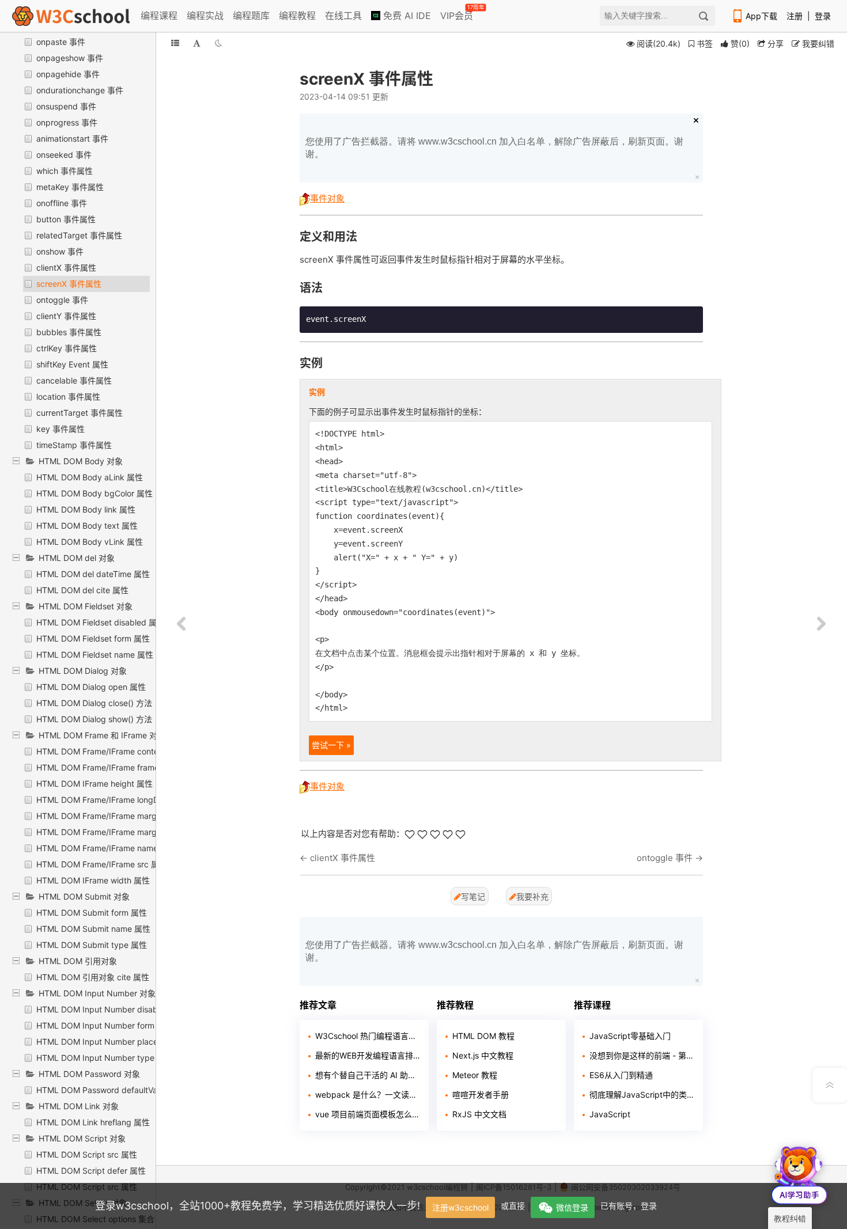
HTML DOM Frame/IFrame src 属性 (101, 864)
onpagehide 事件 (68, 74)
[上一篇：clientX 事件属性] (181, 624)
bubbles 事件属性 (68, 332)
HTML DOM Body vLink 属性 (89, 542)
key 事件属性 (60, 429)
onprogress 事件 (66, 122)
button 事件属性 (66, 219)
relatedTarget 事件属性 (79, 235)
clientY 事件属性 (66, 316)
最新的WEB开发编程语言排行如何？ (367, 1055)
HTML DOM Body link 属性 (85, 509)
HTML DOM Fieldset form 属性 (93, 638)
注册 (794, 16)
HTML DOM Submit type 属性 (91, 945)
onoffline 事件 (61, 203)
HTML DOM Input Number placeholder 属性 (118, 1041)
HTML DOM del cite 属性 (82, 590)
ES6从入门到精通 (621, 1075)
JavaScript (609, 1114)
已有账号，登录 (628, 1206)
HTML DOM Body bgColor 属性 (94, 493)
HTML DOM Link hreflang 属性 (93, 1122)
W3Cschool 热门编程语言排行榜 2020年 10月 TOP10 (367, 1036)
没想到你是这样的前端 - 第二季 (641, 1055)
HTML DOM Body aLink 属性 (89, 477)
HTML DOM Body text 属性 (87, 525)
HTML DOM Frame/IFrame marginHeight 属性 (121, 816)
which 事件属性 (64, 171)
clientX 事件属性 (66, 267)
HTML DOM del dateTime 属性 (93, 574)
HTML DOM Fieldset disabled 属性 (100, 622)
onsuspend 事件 (66, 106)
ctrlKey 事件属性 (66, 348)
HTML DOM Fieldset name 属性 (94, 654)
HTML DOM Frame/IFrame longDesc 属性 (113, 800)
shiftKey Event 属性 (72, 364)
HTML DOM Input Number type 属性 (104, 1058)
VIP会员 (457, 13)
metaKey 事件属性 (70, 187)
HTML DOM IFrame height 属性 (94, 783)
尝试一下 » (331, 745)
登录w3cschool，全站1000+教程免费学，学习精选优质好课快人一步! (257, 1206)
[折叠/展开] (175, 43)
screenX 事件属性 (68, 284)
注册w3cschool (460, 1207)
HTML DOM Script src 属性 (86, 1154)
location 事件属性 (68, 396)
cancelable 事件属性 (74, 380)
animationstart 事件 (72, 138)
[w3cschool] (71, 16)
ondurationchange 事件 (79, 90)
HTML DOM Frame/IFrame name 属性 (106, 848)
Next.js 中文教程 (482, 1055)
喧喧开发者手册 (480, 1094)
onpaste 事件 (60, 42)
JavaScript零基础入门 (630, 1036)
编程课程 (159, 15)
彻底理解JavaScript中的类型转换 (641, 1094)
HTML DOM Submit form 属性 (91, 912)
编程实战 (205, 15)
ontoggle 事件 (62, 300)
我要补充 (532, 896)
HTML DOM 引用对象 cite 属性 (92, 977)
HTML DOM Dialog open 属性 (91, 687)
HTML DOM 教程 (483, 1036)
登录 (823, 16)
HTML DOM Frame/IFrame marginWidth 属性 (119, 832)
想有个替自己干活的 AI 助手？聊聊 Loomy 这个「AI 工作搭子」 (367, 1075)
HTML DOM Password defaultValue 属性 (111, 1090)
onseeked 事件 (64, 155)
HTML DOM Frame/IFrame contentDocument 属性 (129, 751)
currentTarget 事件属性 (79, 413)
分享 (774, 43)
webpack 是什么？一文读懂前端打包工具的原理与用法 (367, 1094)
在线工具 (343, 15)
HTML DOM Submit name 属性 (93, 929)
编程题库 (251, 15)
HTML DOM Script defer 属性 (91, 1170)
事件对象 (327, 198)
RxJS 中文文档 (479, 1114)
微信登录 (572, 1207)
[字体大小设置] (196, 43)
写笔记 (473, 896)
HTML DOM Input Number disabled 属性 (112, 1009)
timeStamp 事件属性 (74, 445)
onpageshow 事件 (69, 58)
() (740, 43)
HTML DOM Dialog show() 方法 (94, 719)
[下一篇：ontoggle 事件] (821, 624)
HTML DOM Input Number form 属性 (104, 1025)
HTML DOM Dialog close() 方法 (94, 703)
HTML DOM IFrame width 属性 (93, 880)
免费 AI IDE (405, 15)
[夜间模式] (218, 43)
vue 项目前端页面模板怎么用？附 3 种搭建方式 (367, 1114)
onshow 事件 (60, 251)
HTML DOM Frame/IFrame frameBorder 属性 (119, 767)
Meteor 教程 (474, 1075)
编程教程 (297, 15)
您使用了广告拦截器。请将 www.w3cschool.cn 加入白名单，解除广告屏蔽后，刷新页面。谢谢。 (494, 147)
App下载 (761, 16)
